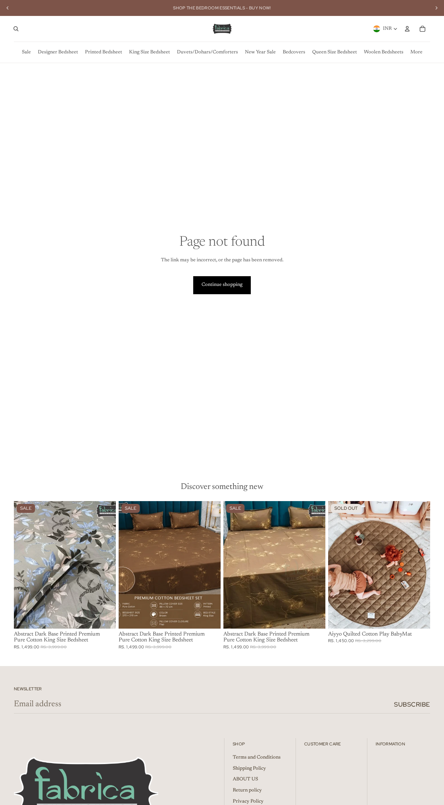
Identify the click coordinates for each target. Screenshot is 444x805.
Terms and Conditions (257, 757)
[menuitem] (26, 52)
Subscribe (412, 704)
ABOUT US (245, 779)
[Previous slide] (7, 8)
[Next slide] (436, 8)
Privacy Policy (248, 801)
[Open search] (16, 28)
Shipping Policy (249, 768)
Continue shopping (222, 284)
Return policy (247, 790)
